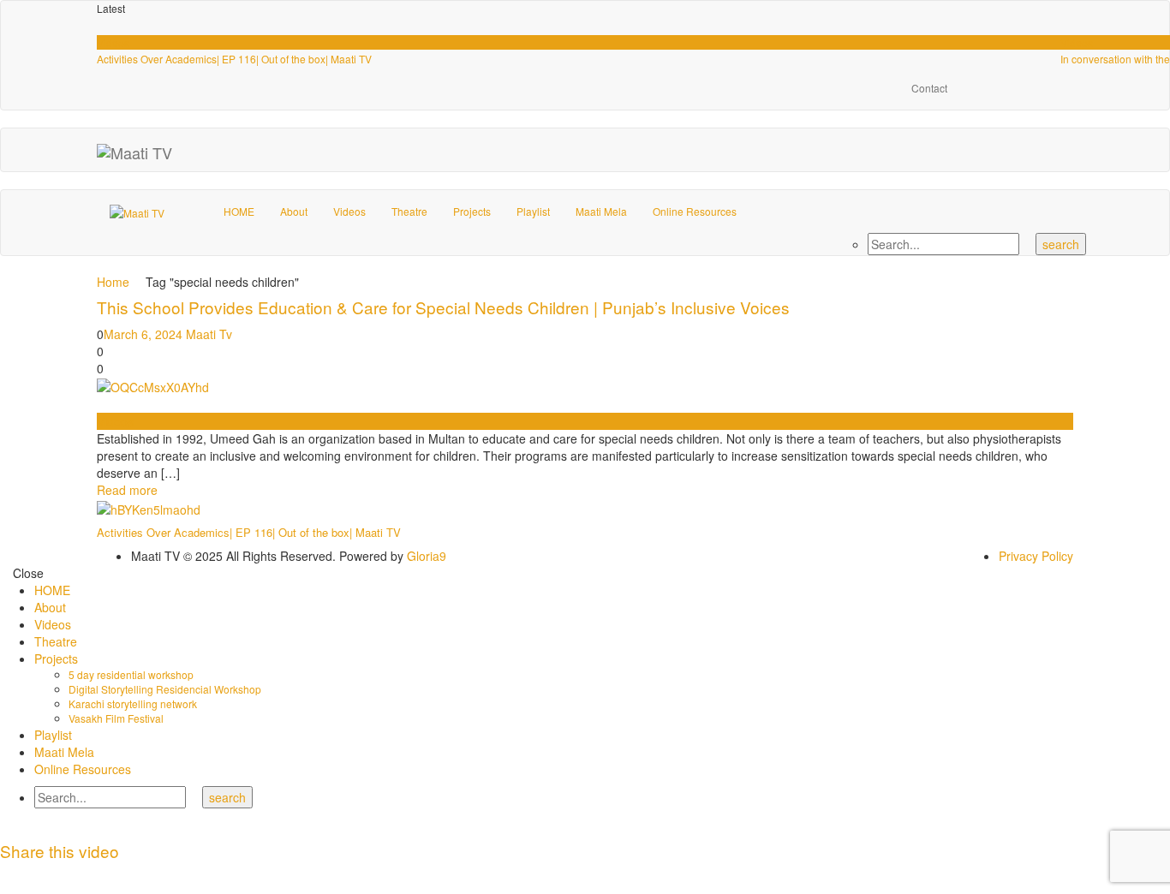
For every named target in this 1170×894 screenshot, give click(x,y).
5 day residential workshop (131, 674)
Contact (929, 87)
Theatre (409, 211)
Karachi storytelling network (133, 703)
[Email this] (154, 876)
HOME (239, 211)
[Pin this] (111, 876)
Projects (472, 211)
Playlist (533, 211)
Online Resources (695, 211)
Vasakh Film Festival (116, 718)
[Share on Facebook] (4, 876)
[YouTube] (1023, 88)
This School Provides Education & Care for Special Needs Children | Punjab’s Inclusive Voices (443, 307)
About (293, 211)
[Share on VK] (133, 876)
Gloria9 (426, 555)
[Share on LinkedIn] (47, 876)
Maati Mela (601, 211)
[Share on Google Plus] (90, 876)
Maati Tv (209, 334)
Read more (127, 489)
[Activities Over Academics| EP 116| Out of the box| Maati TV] (148, 507)
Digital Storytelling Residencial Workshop (165, 689)
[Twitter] (1065, 88)
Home (113, 281)
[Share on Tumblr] (69, 876)
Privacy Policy (1036, 555)
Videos (113, 42)
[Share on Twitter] (26, 876)
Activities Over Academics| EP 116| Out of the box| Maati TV (234, 58)
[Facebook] (981, 88)
